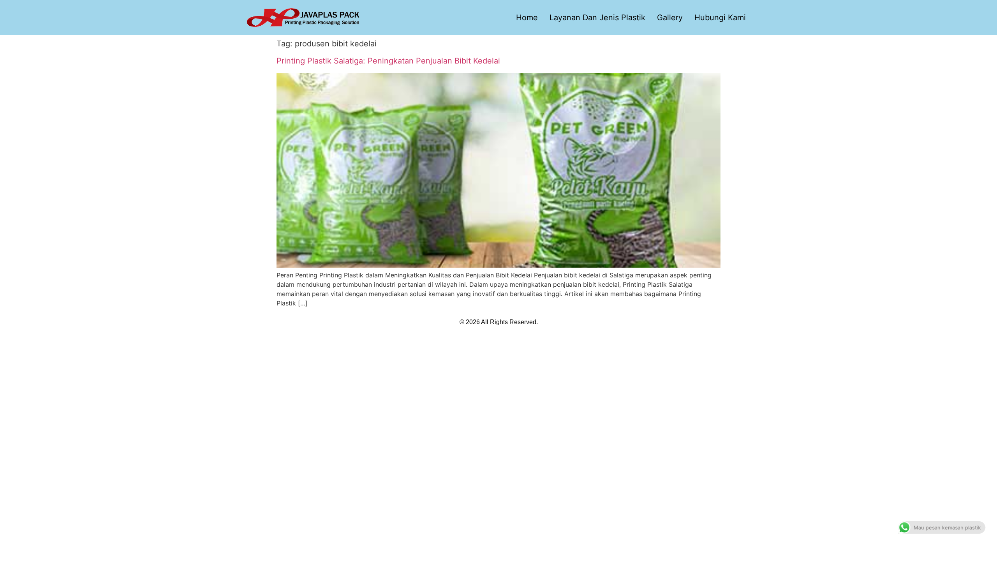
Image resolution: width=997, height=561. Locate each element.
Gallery (670, 17)
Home (527, 17)
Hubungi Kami (720, 17)
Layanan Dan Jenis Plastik (597, 17)
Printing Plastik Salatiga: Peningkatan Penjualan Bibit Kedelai (388, 60)
